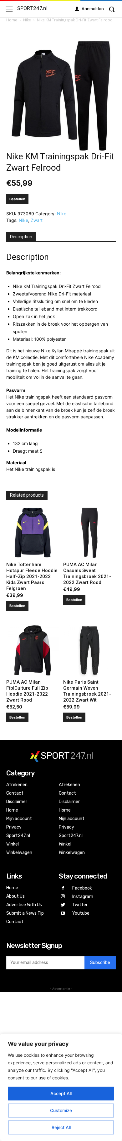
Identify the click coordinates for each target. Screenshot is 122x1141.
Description (21, 236)
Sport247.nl (18, 835)
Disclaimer (16, 801)
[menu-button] (9, 9)
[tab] (21, 237)
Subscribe (100, 962)
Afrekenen (17, 784)
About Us (15, 896)
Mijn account (19, 818)
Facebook (82, 888)
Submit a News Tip (25, 913)
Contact (14, 793)
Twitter (80, 904)
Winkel (12, 844)
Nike (27, 20)
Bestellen (17, 199)
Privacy (14, 827)
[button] (111, 9)
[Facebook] (63, 888)
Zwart (37, 220)
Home (11, 20)
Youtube (80, 913)
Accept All (61, 1093)
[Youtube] (63, 913)
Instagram (82, 896)
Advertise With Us (24, 904)
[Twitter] (63, 905)
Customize (61, 1110)
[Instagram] (63, 896)
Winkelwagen (19, 852)
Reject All (61, 1127)
